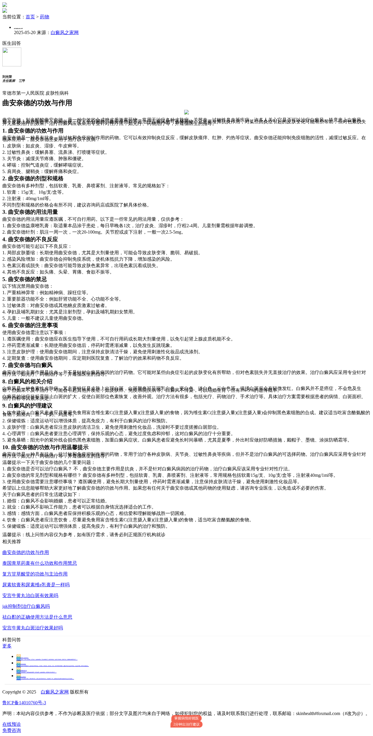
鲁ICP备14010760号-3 (24, 702)
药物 (44, 16)
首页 (30, 16)
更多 (7, 645)
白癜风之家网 (65, 32)
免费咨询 (11, 730)
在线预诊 (11, 724)
